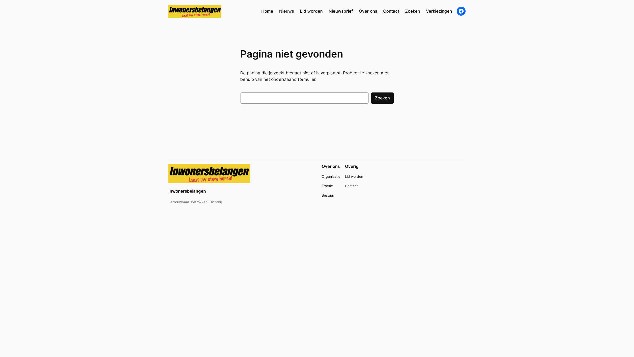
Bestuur (328, 195)
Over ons (331, 166)
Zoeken (382, 97)
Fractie (327, 186)
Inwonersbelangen (187, 191)
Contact (351, 186)
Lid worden (354, 176)
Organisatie (331, 176)
